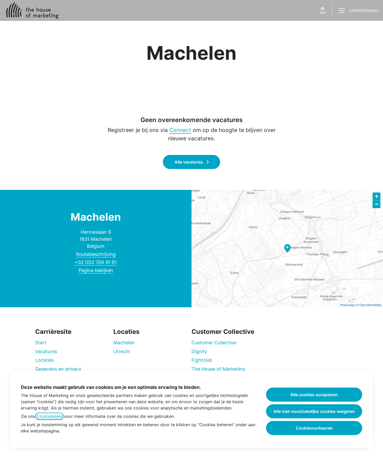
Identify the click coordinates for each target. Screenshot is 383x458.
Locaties (44, 360)
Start (40, 342)
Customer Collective (213, 342)
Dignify (199, 351)
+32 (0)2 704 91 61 (96, 262)
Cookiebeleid (49, 416)
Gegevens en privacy (58, 369)
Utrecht (121, 351)
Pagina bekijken (96, 270)
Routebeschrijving (96, 254)
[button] (322, 10)
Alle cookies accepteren (314, 394)
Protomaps (347, 305)
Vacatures (46, 351)
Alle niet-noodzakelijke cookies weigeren (314, 411)
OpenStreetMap (370, 305)
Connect (180, 130)
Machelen (124, 342)
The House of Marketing (218, 369)
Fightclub (201, 360)
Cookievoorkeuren (314, 428)
